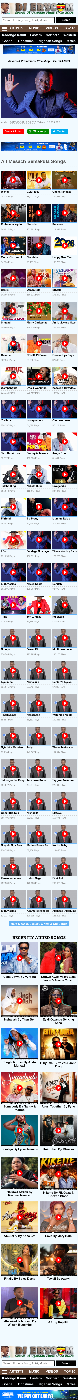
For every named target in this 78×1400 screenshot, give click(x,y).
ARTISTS (16, 28)
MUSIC (34, 28)
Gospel (7, 41)
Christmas (26, 41)
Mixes (71, 41)
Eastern (36, 35)
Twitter (61, 131)
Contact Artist (13, 131)
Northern (52, 35)
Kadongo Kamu (14, 35)
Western (69, 35)
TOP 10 (69, 28)
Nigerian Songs (50, 41)
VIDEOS (52, 28)
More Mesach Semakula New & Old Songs (39, 923)
